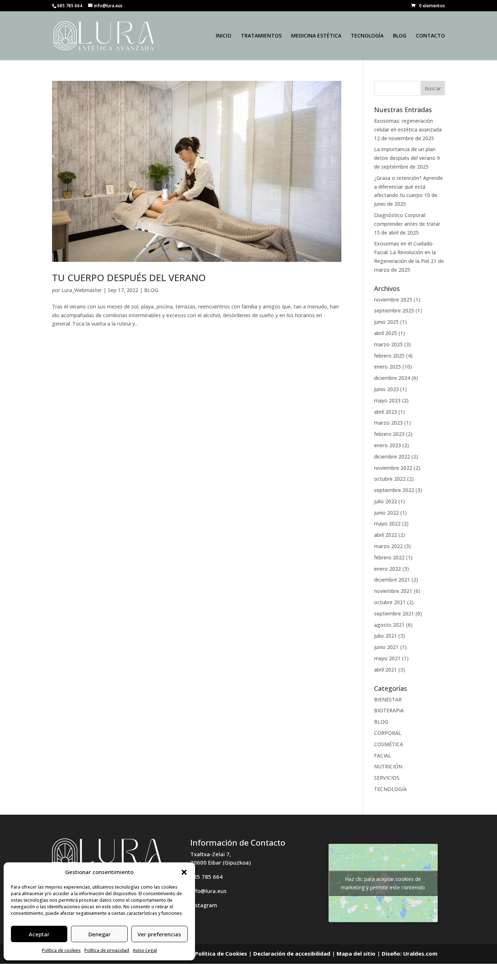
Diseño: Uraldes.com (409, 953)
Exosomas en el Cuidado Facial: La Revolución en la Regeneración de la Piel (405, 252)
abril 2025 (385, 333)
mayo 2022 (387, 523)
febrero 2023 (389, 433)
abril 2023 (385, 411)
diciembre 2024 (392, 377)
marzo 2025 (388, 344)
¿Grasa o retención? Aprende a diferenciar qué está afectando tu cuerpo (408, 186)
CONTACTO (430, 36)
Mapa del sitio (356, 953)
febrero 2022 (389, 557)
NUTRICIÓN (388, 766)
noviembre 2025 (393, 299)
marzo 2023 (388, 422)
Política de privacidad (106, 950)
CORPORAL (387, 732)
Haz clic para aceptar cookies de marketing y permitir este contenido (383, 883)
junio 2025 (386, 321)
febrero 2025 (389, 355)
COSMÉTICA (388, 744)
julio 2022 (385, 501)
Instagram (203, 905)
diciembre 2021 (392, 579)
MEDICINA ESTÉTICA (316, 36)
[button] (184, 872)
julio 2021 (385, 635)
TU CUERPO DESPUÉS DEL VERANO (129, 277)
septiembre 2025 (394, 310)
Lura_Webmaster (81, 290)
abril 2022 (385, 534)
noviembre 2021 (393, 590)
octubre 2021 (390, 602)
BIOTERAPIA (389, 710)
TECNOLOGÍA (367, 36)
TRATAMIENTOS (261, 36)
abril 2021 (385, 669)
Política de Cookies (221, 953)
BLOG (399, 36)
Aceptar (39, 934)
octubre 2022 (390, 478)
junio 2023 (386, 389)
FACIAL (382, 755)
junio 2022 (386, 512)
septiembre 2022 (394, 490)
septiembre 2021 (394, 613)
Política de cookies (61, 950)
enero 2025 (387, 366)
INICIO (223, 36)
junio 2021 (386, 647)
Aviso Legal (145, 950)
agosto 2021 (389, 624)
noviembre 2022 (393, 467)
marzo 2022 (388, 546)
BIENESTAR (388, 699)
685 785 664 (206, 876)
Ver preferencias (159, 934)
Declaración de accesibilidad (291, 953)
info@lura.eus (208, 890)
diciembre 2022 (392, 456)
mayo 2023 (387, 400)
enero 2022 (387, 568)
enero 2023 (387, 445)
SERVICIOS (386, 777)
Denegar (99, 934)
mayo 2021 (387, 658)
